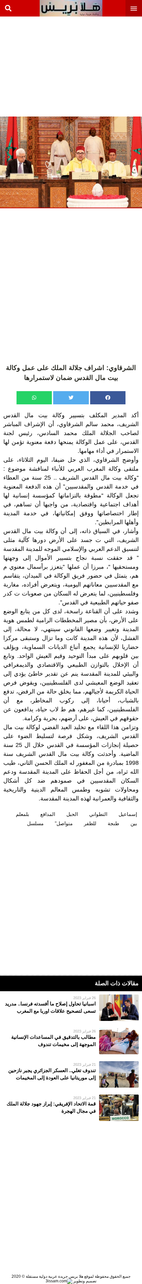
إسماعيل (128, 814)
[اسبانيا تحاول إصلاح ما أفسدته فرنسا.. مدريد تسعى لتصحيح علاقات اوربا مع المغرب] (71, 1007)
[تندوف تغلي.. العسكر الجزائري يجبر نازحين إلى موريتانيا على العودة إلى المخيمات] (71, 1074)
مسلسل (35, 823)
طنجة (113, 823)
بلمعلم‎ (22, 814)
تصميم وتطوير (84, 1281)
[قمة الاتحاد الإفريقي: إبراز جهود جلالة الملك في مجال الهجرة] (71, 1107)
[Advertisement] (92, 66)
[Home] (71, 8)
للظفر (90, 823)
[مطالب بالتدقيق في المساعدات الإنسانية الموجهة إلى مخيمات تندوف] (71, 1041)
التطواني (98, 814)
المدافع (47, 814)
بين (133, 823)
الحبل (72, 814)
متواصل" (64, 823)
